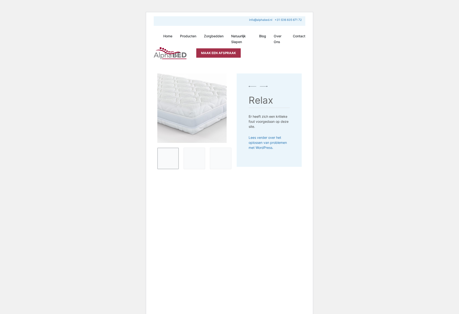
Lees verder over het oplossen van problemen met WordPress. (268, 142)
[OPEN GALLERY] (192, 108)
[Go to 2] (194, 158)
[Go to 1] (168, 158)
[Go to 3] (220, 158)
